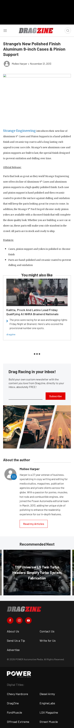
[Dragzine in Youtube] (28, 620)
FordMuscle (14, 712)
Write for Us (48, 640)
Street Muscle (49, 722)
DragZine (13, 703)
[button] (37, 99)
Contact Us (47, 631)
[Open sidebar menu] (5, 30)
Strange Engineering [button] (19, 131)
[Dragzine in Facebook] (10, 620)
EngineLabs (47, 703)
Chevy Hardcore (17, 694)
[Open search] (68, 30)
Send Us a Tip (16, 640)
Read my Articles (33, 523)
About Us (13, 631)
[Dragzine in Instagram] (19, 620)
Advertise (13, 650)
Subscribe (55, 396)
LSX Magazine (49, 712)
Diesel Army (47, 694)
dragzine (10, 334)
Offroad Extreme (18, 722)
